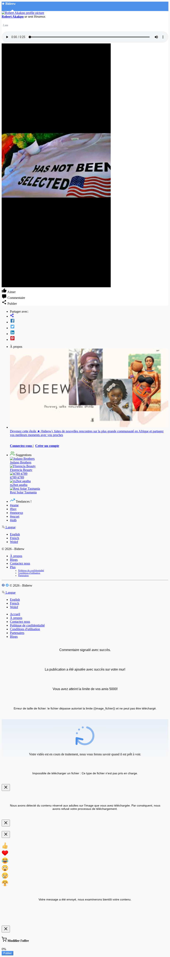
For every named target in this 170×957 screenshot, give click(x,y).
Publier (7, 953)
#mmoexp (16, 512)
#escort (14, 516)
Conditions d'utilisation (29, 573)
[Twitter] (89, 327)
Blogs (14, 559)
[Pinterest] (89, 339)
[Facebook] (89, 321)
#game (14, 505)
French (14, 538)
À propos (16, 556)
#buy (13, 509)
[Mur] (89, 315)
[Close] (6, 787)
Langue (10, 527)
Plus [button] (13, 567)
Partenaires (23, 575)
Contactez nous (20, 563)
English (15, 534)
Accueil (15, 614)
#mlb (13, 520)
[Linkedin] (89, 333)
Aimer (11, 292)
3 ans (5, 25)
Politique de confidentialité (31, 570)
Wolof (14, 542)
